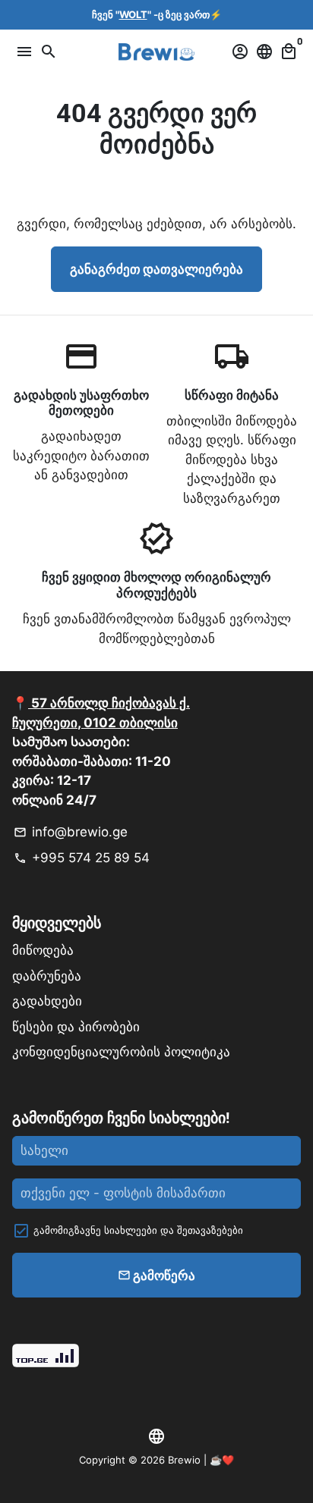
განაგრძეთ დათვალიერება (156, 268)
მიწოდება (43, 950)
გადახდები (47, 1001)
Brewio (184, 1460)
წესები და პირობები (76, 1026)
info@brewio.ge (71, 831)
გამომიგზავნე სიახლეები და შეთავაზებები (138, 1230)
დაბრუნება (46, 976)
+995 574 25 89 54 (82, 857)
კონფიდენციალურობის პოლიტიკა (121, 1051)
